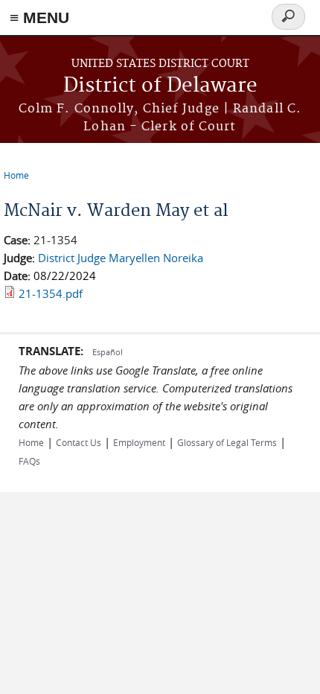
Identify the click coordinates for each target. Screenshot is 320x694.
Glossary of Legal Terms (227, 442)
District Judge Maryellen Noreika (120, 257)
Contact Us (78, 442)
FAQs (29, 461)
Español (107, 351)
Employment (139, 442)
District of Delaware (160, 86)
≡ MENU (39, 17)
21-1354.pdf (51, 293)
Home (16, 175)
